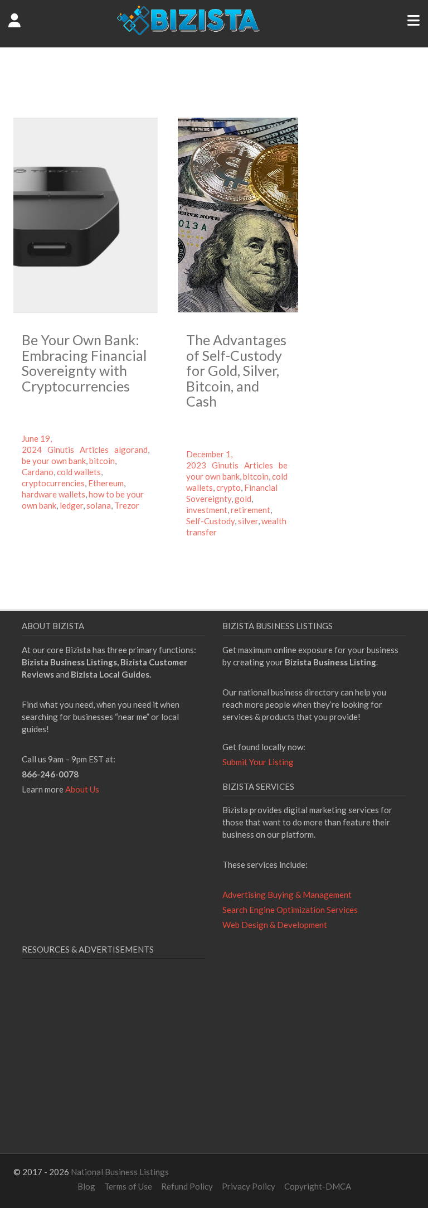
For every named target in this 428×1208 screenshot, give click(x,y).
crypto (228, 487)
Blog (86, 1186)
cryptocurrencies (53, 483)
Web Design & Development (274, 925)
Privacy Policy (248, 1186)
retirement (250, 510)
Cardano (38, 472)
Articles (94, 449)
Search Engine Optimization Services (290, 910)
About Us (82, 789)
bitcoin (102, 461)
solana (98, 505)
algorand (131, 449)
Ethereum (106, 483)
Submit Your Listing (258, 762)
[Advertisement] (115, 1070)
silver (248, 521)
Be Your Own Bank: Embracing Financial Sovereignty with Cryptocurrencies (84, 362)
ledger (71, 505)
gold (243, 499)
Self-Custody (210, 521)
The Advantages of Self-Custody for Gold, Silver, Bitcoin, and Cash (236, 370)
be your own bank (54, 461)
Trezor (126, 505)
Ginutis (60, 449)
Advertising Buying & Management (287, 895)
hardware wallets (53, 494)
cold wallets (79, 472)
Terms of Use (128, 1186)
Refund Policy (187, 1186)
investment (206, 510)
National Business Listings (120, 1172)
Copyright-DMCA (317, 1186)
